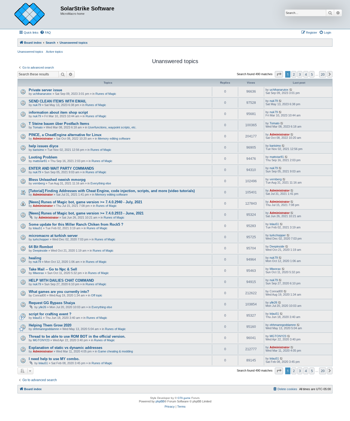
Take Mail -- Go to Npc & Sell (53, 269)
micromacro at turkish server (53, 236)
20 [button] (323, 74)
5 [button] (312, 74)
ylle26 (42, 307)
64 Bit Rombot (41, 247)
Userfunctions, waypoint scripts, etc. (112, 127)
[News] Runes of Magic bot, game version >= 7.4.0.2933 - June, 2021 (86, 213)
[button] (279, 74)
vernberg (39, 183)
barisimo (38, 149)
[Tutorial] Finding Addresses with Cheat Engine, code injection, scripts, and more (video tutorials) (112, 191)
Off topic (96, 295)
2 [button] (294, 74)
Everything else (101, 183)
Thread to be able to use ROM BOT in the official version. (77, 336)
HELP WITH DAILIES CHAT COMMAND (61, 280)
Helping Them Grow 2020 (50, 325)
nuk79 (37, 105)
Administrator (43, 138)
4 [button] (306, 74)
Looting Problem (43, 157)
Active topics (54, 51)
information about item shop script (58, 112)
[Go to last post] (291, 89)
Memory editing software (114, 138)
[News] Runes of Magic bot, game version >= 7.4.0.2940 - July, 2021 (85, 202)
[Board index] (33, 14)
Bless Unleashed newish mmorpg (57, 180)
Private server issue (45, 90)
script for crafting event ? (50, 314)
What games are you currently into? (59, 292)
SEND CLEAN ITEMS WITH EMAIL (57, 101)
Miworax (38, 273)
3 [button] (300, 74)
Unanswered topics (30, 51)
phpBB (160, 401)
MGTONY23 (41, 340)
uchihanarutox (42, 93)
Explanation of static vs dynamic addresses (65, 348)
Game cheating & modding (115, 351)
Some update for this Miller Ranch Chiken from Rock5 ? (76, 224)
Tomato (38, 127)
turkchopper (41, 239)
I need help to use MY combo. (54, 359)
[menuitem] (45, 32)
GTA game (184, 397)
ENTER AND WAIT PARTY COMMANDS (61, 168)
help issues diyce (43, 146)
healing (35, 258)
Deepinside (40, 250)
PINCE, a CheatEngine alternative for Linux (65, 135)
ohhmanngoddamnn (46, 329)
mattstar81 (40, 161)
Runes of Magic (105, 93)
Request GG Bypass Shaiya (52, 303)
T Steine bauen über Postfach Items (59, 124)
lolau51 (37, 228)
